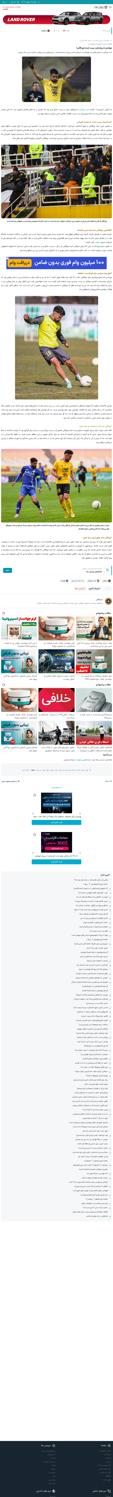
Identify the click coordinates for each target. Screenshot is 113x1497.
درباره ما (108, 1462)
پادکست (52, 1458)
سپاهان (97, 242)
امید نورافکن (84, 109)
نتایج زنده (52, 1472)
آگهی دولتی (107, 1480)
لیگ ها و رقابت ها (49, 1462)
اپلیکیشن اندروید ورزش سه (12, 7)
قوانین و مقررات (81, 760)
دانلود (8, 570)
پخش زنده (52, 1483)
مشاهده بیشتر (55, 788)
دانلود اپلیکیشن (105, 1451)
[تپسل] (7, 258)
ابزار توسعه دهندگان (104, 1465)
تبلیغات (108, 1458)
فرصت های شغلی (105, 1469)
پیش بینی (52, 1480)
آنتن (54, 1476)
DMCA (108, 1476)
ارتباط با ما (107, 1454)
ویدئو (53, 1465)
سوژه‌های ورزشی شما (48, 1451)
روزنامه (53, 1469)
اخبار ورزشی (51, 1454)
